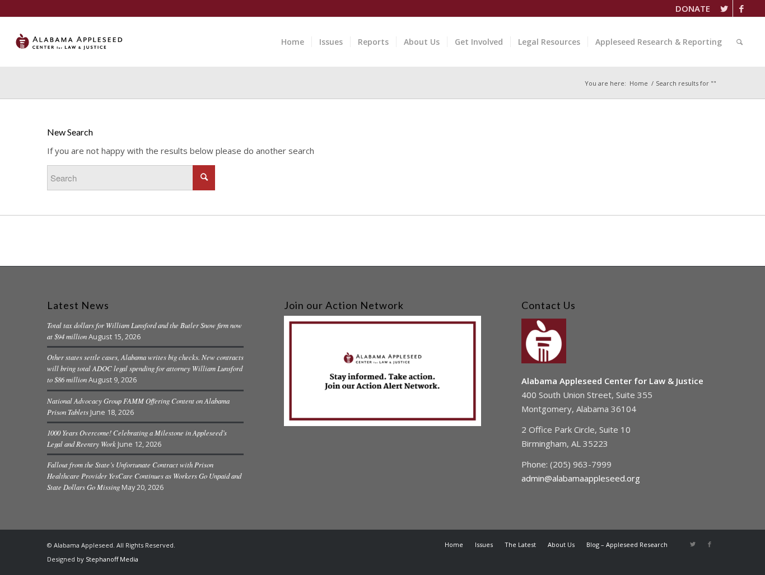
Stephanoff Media (112, 559)
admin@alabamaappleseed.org (580, 478)
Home (638, 83)
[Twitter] (724, 8)
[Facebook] (741, 8)
